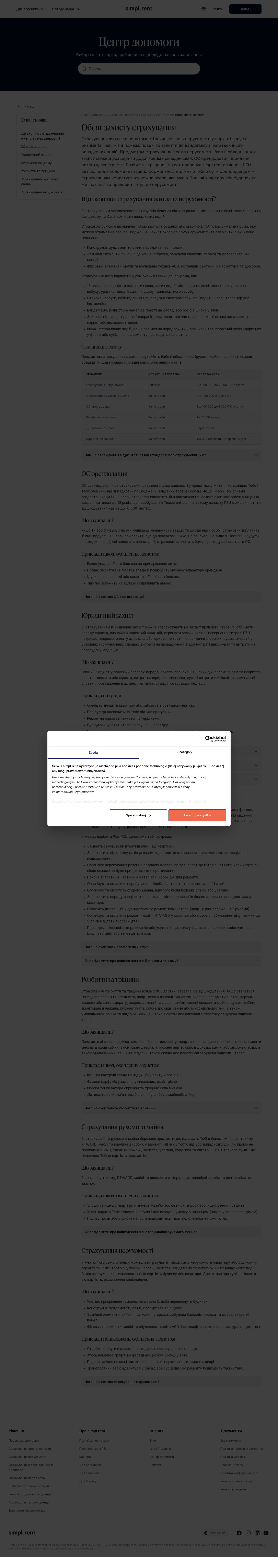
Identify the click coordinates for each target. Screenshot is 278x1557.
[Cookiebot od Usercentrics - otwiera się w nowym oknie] (208, 739)
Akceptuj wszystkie (197, 815)
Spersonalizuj (136, 815)
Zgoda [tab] (93, 752)
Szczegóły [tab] (184, 752)
